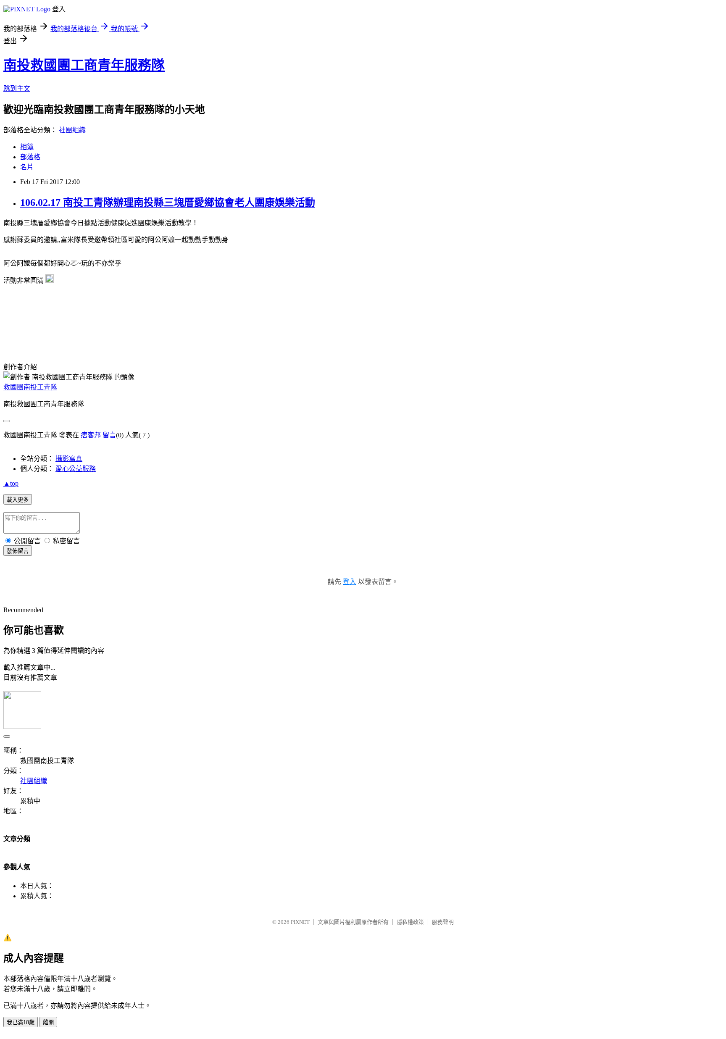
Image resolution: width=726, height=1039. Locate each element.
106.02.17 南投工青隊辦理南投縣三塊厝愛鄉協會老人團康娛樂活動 (167, 202)
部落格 (30, 156)
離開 (48, 1022)
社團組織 (72, 130)
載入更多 (18, 500)
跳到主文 (16, 88)
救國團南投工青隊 (30, 387)
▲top (10, 483)
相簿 (27, 146)
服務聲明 (443, 922)
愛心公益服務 (75, 468)
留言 (109, 435)
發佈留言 (18, 551)
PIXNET (300, 922)
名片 (27, 167)
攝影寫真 (68, 458)
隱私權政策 (410, 922)
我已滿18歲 (20, 1022)
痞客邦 (91, 435)
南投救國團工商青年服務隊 (84, 65)
